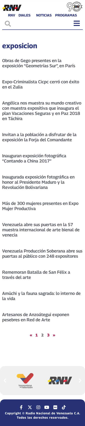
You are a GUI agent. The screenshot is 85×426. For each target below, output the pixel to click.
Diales (25, 15)
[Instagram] (38, 407)
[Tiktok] (64, 407)
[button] (5, 380)
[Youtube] (47, 407)
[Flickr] (55, 407)
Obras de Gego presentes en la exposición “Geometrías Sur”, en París (38, 63)
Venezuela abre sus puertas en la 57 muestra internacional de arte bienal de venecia (41, 230)
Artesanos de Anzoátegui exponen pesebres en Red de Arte (35, 317)
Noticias (44, 15)
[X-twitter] (30, 407)
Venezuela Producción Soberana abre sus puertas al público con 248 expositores (42, 253)
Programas (66, 15)
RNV (11, 15)
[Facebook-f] (21, 407)
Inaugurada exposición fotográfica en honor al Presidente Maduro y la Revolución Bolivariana (38, 182)
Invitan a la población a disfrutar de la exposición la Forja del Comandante (39, 137)
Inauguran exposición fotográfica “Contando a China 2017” (34, 158)
